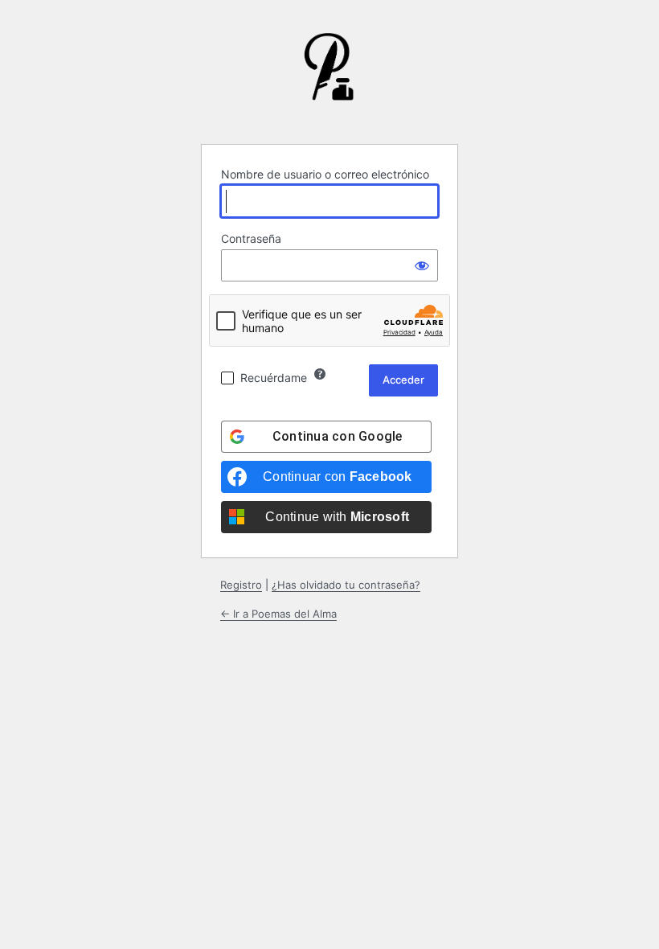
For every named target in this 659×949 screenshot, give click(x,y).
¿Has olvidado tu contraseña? (346, 584)
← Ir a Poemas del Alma (278, 613)
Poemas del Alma (329, 79)
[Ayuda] (320, 374)
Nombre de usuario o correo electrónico (325, 174)
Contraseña (251, 238)
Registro (241, 584)
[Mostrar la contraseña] (422, 265)
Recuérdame (273, 377)
